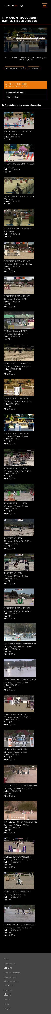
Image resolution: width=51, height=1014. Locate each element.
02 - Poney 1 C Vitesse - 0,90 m (16, 825)
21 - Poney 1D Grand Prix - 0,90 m (17, 611)
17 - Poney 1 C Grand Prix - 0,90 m (18, 788)
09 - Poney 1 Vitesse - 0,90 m (15, 752)
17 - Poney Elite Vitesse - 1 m (15, 895)
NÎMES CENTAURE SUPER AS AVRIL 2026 (19, 131)
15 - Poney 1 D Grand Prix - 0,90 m (18, 264)
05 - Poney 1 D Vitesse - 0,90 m (16, 299)
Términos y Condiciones (12, 973)
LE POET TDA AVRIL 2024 (13, 538)
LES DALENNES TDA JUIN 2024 (15, 468)
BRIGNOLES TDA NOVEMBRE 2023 (17, 857)
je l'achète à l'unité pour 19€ (26, 40)
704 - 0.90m (9, 199)
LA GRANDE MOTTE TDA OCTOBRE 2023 (19, 925)
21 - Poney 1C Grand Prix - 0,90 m (17, 928)
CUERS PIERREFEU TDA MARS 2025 (17, 261)
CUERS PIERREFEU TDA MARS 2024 (17, 608)
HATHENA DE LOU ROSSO (16, 86)
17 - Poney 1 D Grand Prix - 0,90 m (18, 646)
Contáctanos (8, 990)
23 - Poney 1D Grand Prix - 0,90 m (17, 471)
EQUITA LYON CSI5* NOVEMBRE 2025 (19, 196)
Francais (7, 1000)
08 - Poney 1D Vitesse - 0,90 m (16, 506)
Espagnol (7, 1008)
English (6, 1004)
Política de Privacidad (11, 981)
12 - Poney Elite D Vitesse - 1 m (15, 334)
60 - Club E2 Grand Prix (13, 134)
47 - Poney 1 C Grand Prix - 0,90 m (18, 860)
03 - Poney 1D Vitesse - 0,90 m (16, 682)
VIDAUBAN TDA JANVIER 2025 (15, 331)
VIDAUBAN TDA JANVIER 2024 (15, 714)
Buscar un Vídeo (9, 964)
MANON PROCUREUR (16, 84)
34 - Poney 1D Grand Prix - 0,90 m (17, 541)
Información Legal (10, 977)
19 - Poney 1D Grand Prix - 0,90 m (17, 401)
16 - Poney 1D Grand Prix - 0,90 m (17, 366)
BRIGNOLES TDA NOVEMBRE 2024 (17, 363)
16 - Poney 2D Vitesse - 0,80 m (16, 436)
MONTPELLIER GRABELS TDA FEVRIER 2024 (20, 644)
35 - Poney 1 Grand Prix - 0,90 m (17, 717)
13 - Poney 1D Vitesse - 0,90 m (16, 576)
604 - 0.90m (9, 231)
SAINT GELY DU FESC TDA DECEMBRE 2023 (20, 786)
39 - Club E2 (9, 167)
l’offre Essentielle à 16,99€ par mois (30, 37)
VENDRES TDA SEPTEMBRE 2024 (16, 398)
